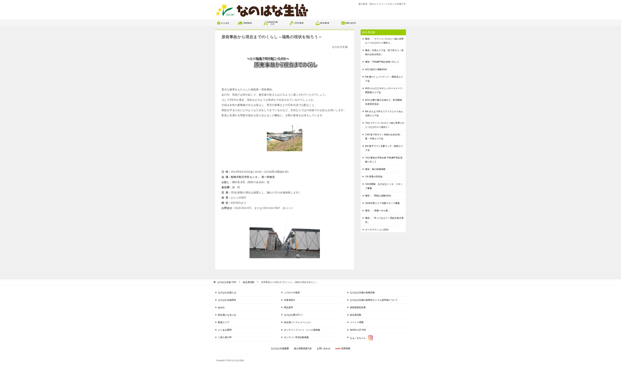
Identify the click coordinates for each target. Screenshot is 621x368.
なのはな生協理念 (227, 300)
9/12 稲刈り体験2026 (376, 69)
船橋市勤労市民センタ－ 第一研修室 (253, 177)
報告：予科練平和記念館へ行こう (382, 61)
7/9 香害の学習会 (374, 176)
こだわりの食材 (292, 292)
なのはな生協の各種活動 (362, 292)
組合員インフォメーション (297, 322)
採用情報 (342, 348)
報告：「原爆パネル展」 (377, 210)
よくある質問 (225, 330)
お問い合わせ (323, 348)
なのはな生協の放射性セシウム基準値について (374, 300)
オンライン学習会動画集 (296, 337)
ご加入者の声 (225, 337)
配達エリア (223, 322)
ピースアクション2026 (376, 229)
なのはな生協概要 (280, 348)
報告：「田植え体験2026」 (379, 195)
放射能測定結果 (358, 307)
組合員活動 (355, 315)
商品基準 (288, 307)
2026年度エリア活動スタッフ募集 (382, 203)
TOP (226, 282)
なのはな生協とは (227, 292)
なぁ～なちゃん (359, 338)
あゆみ (221, 307)
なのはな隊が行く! (293, 315)
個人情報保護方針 (303, 348)
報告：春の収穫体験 (375, 169)
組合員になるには (227, 315)
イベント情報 (357, 322)
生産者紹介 (289, 300)
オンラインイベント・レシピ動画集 (302, 330)
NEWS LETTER (358, 330)
